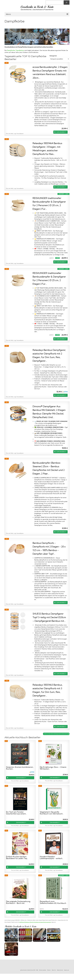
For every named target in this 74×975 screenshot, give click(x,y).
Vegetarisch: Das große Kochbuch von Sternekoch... (52, 813)
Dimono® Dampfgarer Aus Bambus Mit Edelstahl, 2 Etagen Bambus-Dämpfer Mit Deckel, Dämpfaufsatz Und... (49, 412)
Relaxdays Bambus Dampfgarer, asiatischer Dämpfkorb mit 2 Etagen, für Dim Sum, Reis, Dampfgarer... (49, 355)
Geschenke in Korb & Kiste (37, 7)
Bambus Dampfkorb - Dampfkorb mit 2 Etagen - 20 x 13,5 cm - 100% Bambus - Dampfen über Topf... (49, 548)
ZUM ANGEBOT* (61, 132)
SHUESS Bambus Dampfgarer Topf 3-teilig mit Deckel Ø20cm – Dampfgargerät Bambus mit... (49, 617)
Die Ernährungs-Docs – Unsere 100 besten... (53, 768)
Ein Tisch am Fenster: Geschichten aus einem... (16, 813)
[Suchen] (66, 2)
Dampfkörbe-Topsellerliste (15, 50)
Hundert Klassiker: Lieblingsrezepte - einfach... (51, 857)
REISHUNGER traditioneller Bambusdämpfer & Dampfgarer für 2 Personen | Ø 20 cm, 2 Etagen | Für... (49, 203)
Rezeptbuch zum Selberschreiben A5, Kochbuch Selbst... (53, 902)
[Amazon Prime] (65, 391)
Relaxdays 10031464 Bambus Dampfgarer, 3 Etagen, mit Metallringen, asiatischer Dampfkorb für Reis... (47, 148)
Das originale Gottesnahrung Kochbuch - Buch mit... (18, 902)
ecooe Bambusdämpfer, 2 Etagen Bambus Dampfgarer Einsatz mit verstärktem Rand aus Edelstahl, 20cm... (50, 72)
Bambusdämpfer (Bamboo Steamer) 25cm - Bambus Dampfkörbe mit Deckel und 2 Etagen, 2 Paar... (49, 468)
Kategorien (53, 56)
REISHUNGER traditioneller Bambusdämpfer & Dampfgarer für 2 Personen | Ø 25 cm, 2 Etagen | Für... (49, 278)
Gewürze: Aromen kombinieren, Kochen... (19, 768)
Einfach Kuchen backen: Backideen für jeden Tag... (17, 857)
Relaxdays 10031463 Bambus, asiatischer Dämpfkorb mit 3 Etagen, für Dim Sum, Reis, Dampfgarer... (48, 690)
